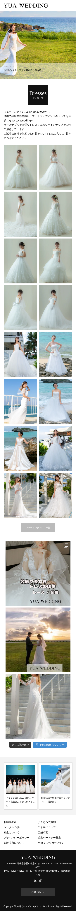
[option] (38, 45)
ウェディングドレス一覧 (38, 527)
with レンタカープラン (51, 842)
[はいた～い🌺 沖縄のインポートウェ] (38, 640)
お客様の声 (10, 822)
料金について (11, 832)
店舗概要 (43, 832)
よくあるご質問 (47, 822)
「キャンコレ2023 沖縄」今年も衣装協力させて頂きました (20, 801)
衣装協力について (14, 842)
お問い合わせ (38, 892)
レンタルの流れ (13, 827)
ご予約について (47, 827)
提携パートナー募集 (49, 837)
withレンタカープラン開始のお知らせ (22, 70)
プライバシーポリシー (17, 837)
